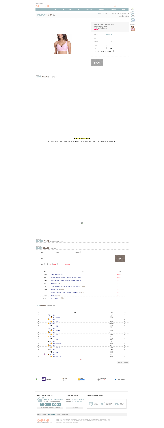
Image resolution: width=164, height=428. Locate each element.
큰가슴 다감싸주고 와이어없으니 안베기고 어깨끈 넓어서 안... (66, 286)
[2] (82, 359)
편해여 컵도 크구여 (56, 298)
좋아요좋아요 (54, 283)
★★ (50, 264)
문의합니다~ (52, 315)
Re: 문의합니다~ (57, 317)
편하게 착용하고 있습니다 (57, 274)
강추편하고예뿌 (55, 289)
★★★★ (60, 264)
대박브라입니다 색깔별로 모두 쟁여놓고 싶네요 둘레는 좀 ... (66, 292)
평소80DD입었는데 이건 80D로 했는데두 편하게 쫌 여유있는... (66, 277)
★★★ (54, 264)
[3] (83, 359)
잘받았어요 (54, 295)
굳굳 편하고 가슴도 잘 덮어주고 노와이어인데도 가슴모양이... (66, 280)
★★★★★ (67, 264)
